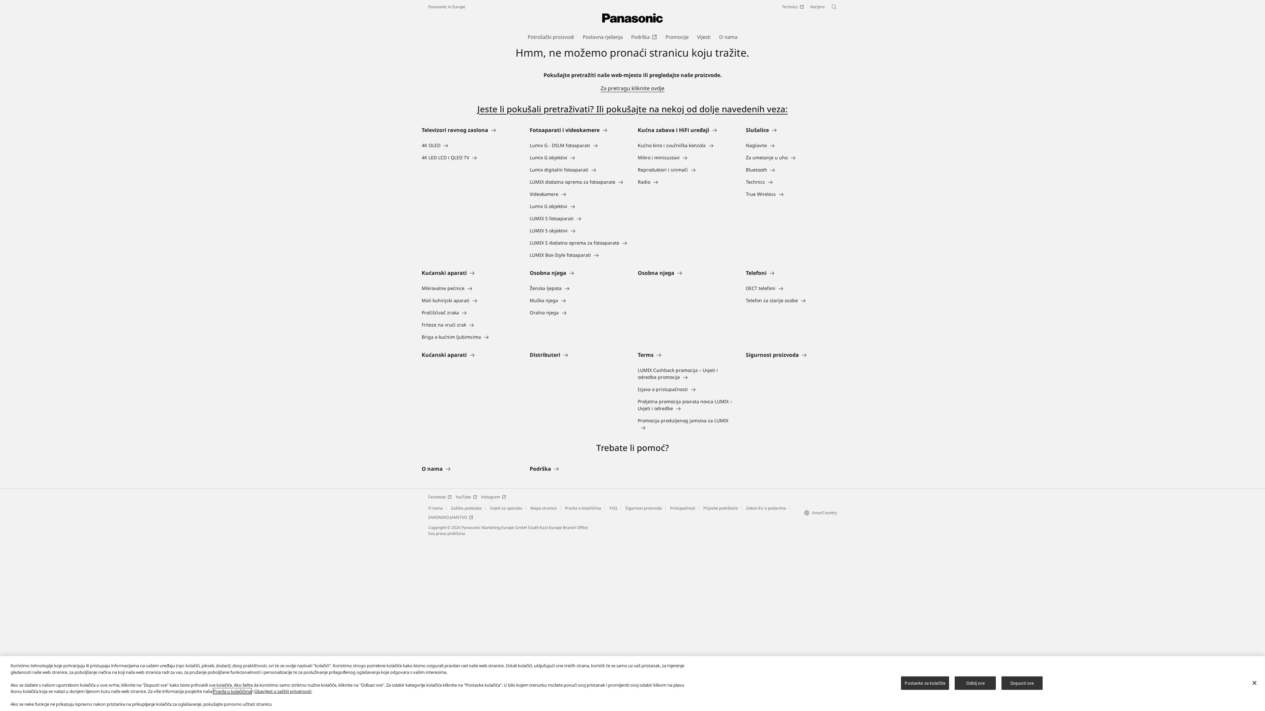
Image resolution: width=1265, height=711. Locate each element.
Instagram (490, 497)
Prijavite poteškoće (720, 508)
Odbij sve (975, 683)
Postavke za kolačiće (925, 683)
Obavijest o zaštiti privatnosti (282, 691)
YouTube (463, 497)
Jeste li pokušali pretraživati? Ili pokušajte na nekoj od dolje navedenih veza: (632, 109)
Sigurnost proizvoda (643, 508)
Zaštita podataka (466, 508)
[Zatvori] (1254, 682)
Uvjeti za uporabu (506, 508)
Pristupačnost (682, 508)
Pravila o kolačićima (583, 508)
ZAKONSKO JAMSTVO (447, 517)
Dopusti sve (1022, 683)
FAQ (613, 508)
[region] (632, 683)
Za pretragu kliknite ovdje (632, 88)
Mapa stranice (543, 508)
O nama (435, 508)
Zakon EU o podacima (766, 508)
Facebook (437, 497)
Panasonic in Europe (446, 7)
